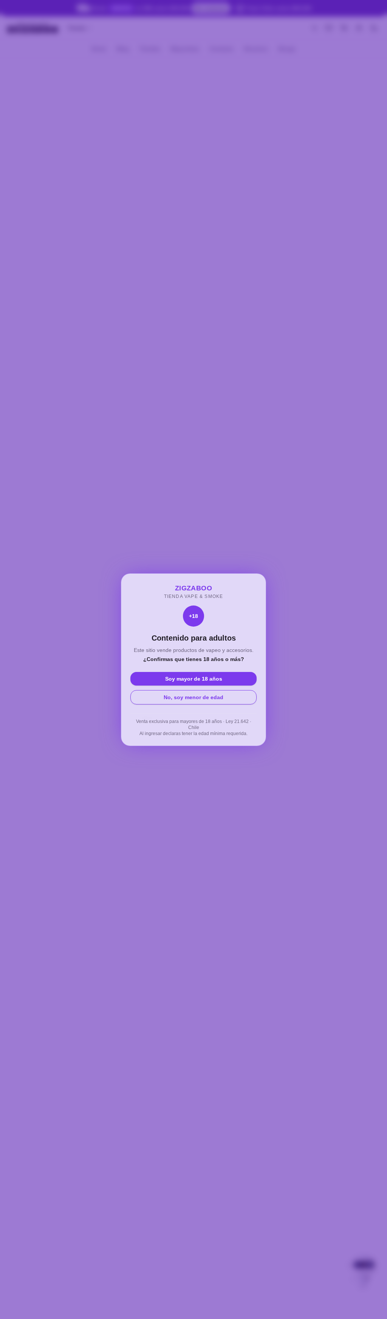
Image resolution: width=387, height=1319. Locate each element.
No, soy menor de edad (193, 697)
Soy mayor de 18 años (193, 679)
